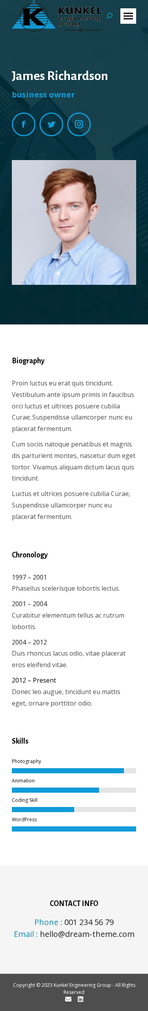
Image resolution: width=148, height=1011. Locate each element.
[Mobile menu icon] (128, 16)
